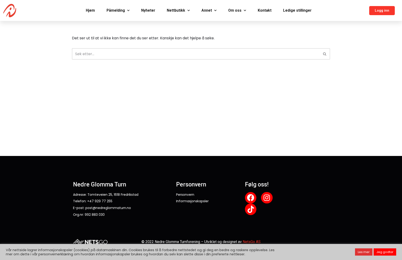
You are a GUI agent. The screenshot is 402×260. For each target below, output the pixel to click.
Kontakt (264, 10)
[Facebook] (251, 198)
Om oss (234, 10)
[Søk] (325, 54)
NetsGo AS (252, 242)
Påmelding (116, 10)
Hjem (90, 10)
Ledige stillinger (297, 10)
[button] (382, 10)
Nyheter (148, 10)
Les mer (364, 252)
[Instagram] (267, 198)
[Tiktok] (251, 209)
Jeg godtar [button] (384, 252)
